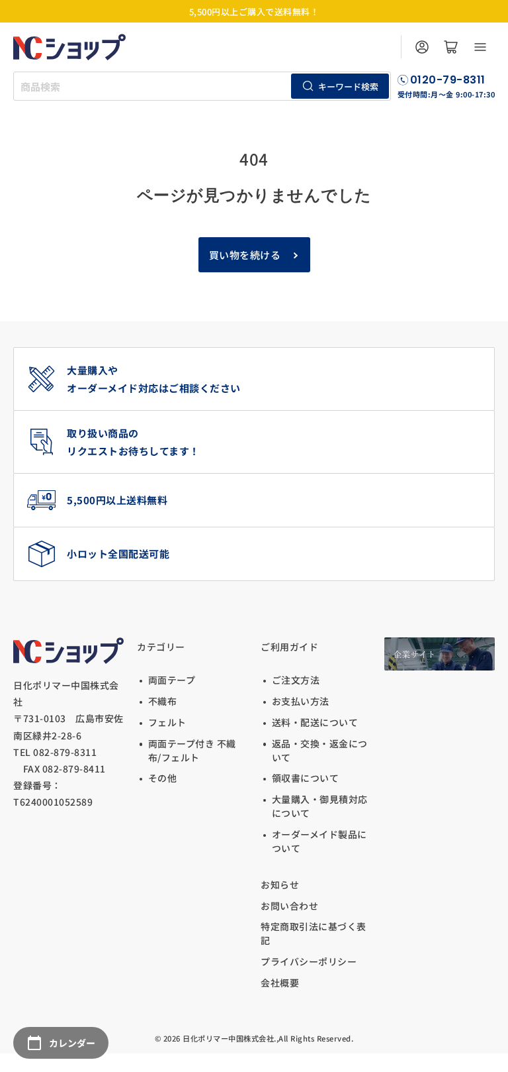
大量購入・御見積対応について (320, 806)
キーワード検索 (348, 86)
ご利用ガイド (289, 646)
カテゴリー (161, 646)
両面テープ (171, 679)
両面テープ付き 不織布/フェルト (192, 750)
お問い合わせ (289, 905)
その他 (162, 777)
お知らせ (280, 884)
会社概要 (280, 982)
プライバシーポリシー (309, 961)
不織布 (162, 701)
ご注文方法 (295, 679)
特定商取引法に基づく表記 (313, 933)
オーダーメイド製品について (319, 841)
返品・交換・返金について (320, 750)
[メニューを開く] (480, 47)
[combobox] (202, 86)
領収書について (305, 777)
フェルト (167, 722)
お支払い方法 (300, 701)
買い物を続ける (245, 255)
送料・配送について (315, 722)
